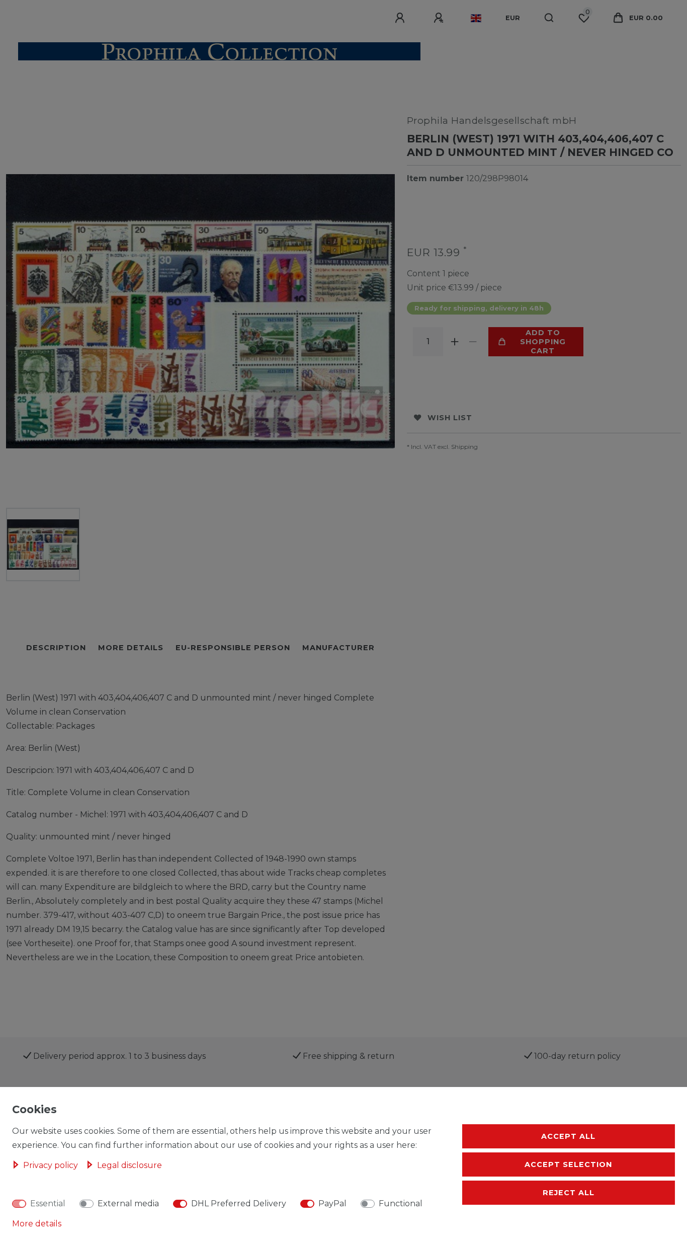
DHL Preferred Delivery (238, 1203)
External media (128, 1203)
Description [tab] (56, 647)
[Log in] (401, 18)
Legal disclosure (129, 1165)
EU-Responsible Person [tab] (233, 647)
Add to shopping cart (543, 341)
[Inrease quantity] (455, 341)
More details (36, 1223)
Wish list (449, 417)
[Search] (549, 18)
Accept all (568, 1136)
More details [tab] (130, 647)
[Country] (476, 18)
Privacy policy (51, 1165)
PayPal (332, 1203)
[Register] (440, 18)
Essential (47, 1203)
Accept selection (568, 1164)
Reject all (568, 1192)
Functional (400, 1203)
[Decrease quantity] (473, 341)
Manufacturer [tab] (338, 647)
